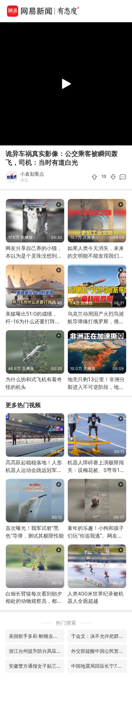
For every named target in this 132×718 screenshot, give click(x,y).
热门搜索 (66, 623)
